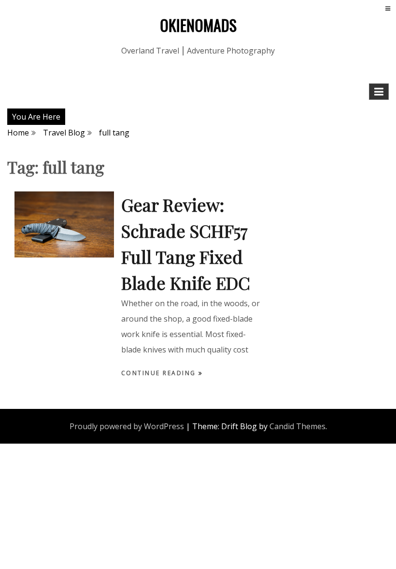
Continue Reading (160, 373)
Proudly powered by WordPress (127, 426)
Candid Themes (297, 426)
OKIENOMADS (198, 25)
